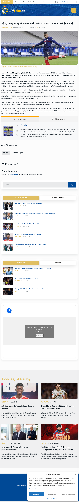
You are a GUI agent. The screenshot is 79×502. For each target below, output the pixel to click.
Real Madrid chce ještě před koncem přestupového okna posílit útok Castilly (57, 448)
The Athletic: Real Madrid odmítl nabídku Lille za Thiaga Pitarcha (58, 407)
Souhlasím (36, 494)
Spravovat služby (33, 489)
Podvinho (42, 27)
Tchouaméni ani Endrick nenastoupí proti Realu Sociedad (30, 245)
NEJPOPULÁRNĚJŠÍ (58, 198)
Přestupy (5, 27)
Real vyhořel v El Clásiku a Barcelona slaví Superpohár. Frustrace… (33, 289)
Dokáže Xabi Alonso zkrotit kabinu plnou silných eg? (31, 2)
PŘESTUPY (58, 263)
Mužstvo (18, 205)
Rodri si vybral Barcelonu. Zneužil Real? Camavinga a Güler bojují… (33, 268)
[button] (75, 474)
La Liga (17, 216)
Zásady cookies (50, 498)
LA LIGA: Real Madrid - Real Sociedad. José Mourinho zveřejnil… (32, 224)
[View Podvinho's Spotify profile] (17, 130)
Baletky (17, 270)
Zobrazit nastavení (68, 494)
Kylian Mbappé (18, 153)
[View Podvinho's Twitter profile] (17, 135)
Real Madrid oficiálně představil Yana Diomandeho (28, 203)
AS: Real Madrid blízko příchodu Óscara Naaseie (28, 234)
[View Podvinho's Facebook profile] (17, 126)
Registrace (72, 2)
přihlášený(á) (13, 174)
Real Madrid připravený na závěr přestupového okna (14, 448)
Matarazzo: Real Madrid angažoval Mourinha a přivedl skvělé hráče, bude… (35, 214)
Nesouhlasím (52, 494)
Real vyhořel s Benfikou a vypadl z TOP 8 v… (27, 278)
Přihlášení (63, 2)
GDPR (57, 498)
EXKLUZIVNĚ (21, 263)
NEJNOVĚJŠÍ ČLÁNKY (21, 198)
